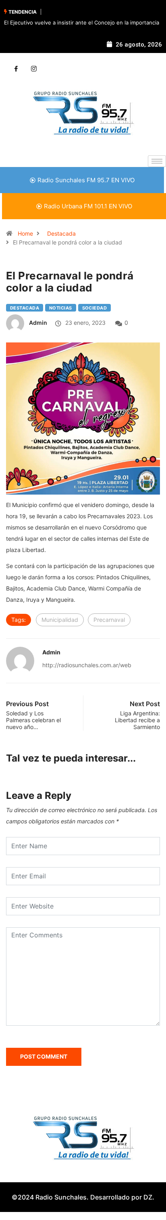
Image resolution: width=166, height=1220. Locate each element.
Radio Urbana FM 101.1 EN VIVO (88, 206)
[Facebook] (16, 69)
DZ (147, 1197)
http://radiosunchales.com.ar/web (86, 665)
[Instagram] (34, 69)
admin (38, 322)
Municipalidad (60, 619)
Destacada (61, 233)
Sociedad (94, 308)
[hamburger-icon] (157, 161)
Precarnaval (109, 619)
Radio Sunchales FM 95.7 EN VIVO (86, 180)
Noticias (60, 308)
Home (25, 233)
